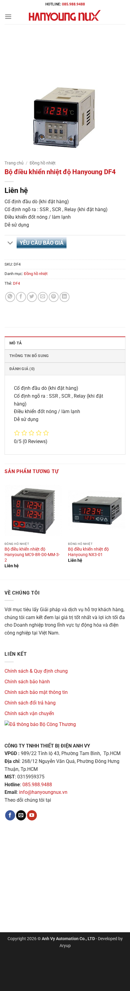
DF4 (16, 283)
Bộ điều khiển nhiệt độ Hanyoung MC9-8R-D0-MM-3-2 (32, 554)
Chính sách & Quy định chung (36, 671)
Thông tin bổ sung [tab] (29, 355)
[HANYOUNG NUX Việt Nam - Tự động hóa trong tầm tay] (65, 16)
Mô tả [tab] (15, 343)
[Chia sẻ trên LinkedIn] (65, 297)
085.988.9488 (73, 4)
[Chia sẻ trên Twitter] (32, 297)
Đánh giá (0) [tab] (22, 368)
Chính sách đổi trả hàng (30, 703)
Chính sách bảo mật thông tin (36, 692)
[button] (8, 16)
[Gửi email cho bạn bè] (43, 297)
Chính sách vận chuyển (29, 713)
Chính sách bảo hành (27, 681)
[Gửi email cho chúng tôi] (21, 815)
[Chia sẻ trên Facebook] (21, 297)
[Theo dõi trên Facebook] (10, 815)
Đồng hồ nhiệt (43, 163)
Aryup (65, 945)
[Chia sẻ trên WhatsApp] (10, 297)
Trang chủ (14, 163)
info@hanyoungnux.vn (43, 792)
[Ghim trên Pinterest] (54, 297)
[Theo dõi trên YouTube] (32, 815)
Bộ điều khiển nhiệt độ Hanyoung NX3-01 (88, 552)
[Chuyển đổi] (10, 243)
